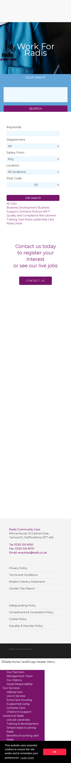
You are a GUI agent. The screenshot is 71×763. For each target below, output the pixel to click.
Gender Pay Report (22, 588)
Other (19, 223)
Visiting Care (15, 692)
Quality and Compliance (22, 215)
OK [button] (54, 752)
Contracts (24, 211)
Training (12, 219)
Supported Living (18, 703)
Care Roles (25, 219)
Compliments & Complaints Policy (31, 612)
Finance (37, 211)
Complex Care (16, 707)
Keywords (14, 127)
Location (13, 165)
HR (45, 211)
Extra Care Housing (19, 699)
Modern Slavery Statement (27, 581)
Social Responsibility (20, 684)
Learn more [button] (27, 757)
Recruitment (47, 215)
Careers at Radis (13, 715)
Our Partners (15, 672)
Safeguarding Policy (22, 605)
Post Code (14, 178)
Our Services (11, 688)
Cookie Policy (18, 619)
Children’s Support (19, 711)
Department (16, 140)
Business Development (22, 207)
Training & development (23, 723)
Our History (14, 680)
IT (49, 211)
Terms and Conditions (23, 575)
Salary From (15, 152)
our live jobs (43, 265)
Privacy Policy (18, 568)
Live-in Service (16, 696)
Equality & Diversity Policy (26, 625)
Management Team (20, 676)
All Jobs (12, 203)
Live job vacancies (18, 719)
